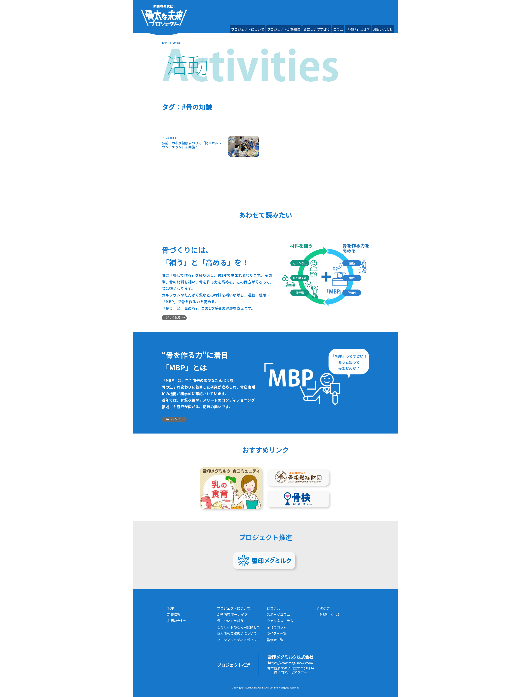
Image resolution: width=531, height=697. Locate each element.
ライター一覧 (276, 633)
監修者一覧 (275, 639)
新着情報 (173, 614)
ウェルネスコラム (280, 620)
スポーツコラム (278, 614)
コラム (338, 29)
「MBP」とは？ (358, 29)
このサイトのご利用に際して (238, 627)
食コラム (273, 608)
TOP (164, 43)
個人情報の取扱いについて (237, 633)
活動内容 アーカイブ (232, 614)
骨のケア (323, 608)
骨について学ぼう (316, 29)
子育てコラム (277, 627)
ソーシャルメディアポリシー (238, 639)
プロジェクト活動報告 (283, 29)
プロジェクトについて (247, 29)
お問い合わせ (383, 29)
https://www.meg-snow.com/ (290, 662)
